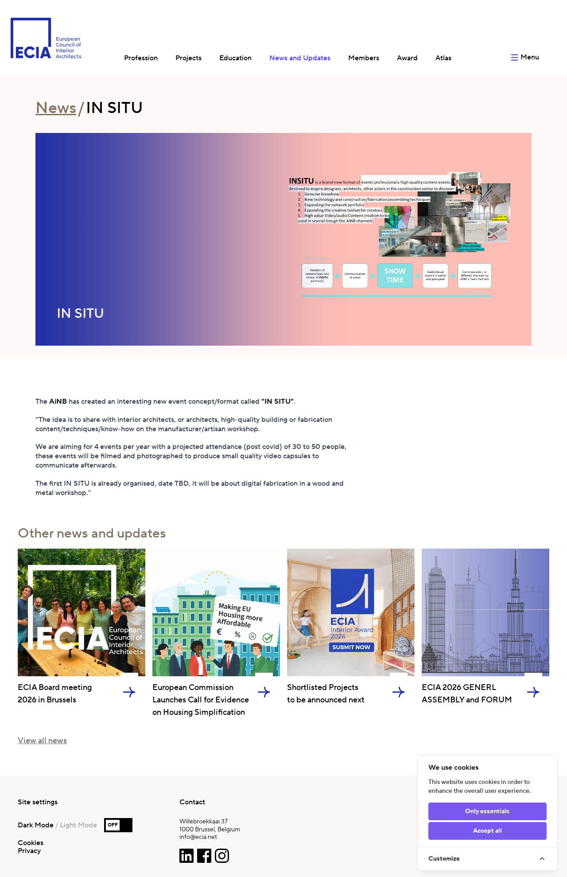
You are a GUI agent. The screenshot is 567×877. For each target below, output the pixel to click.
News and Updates (299, 58)
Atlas (443, 58)
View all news (42, 741)
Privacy (29, 850)
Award (407, 58)
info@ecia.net (198, 837)
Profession (141, 58)
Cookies (30, 842)
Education (235, 58)
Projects (188, 58)
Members (363, 58)
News (55, 108)
